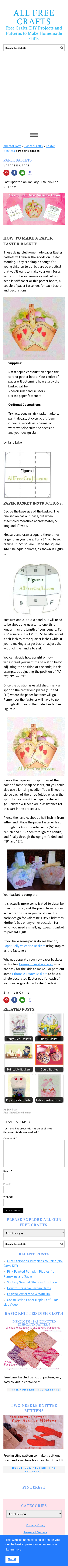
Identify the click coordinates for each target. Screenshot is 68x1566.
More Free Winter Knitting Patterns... (34, 1469)
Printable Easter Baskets (29, 974)
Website (8, 1197)
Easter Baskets (23, 1112)
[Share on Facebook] (14, 173)
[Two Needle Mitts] (34, 1432)
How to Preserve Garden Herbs (29, 1288)
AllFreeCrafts (12, 146)
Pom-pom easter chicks (36, 964)
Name (7, 1171)
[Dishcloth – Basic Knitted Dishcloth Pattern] (34, 1348)
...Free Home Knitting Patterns (34, 1389)
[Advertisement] (34, 94)
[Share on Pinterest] (6, 173)
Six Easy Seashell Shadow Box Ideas (32, 1282)
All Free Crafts (34, 17)
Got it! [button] (12, 1559)
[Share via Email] (22, 173)
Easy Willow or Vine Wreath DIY (28, 1294)
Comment (10, 1138)
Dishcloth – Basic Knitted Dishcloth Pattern (34, 1322)
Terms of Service (35, 1532)
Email (7, 1184)
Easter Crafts (33, 146)
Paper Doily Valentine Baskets (24, 946)
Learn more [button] (13, 1549)
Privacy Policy (35, 1525)
